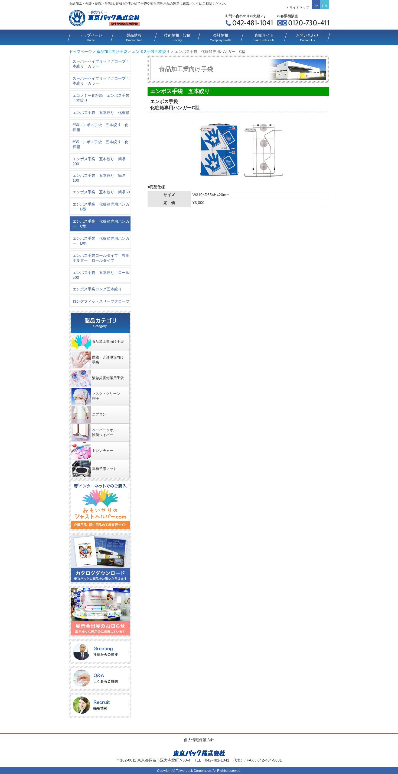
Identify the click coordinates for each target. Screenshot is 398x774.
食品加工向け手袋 (112, 51)
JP (316, 6)
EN (324, 6)
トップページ (80, 51)
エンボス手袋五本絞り (151, 51)
